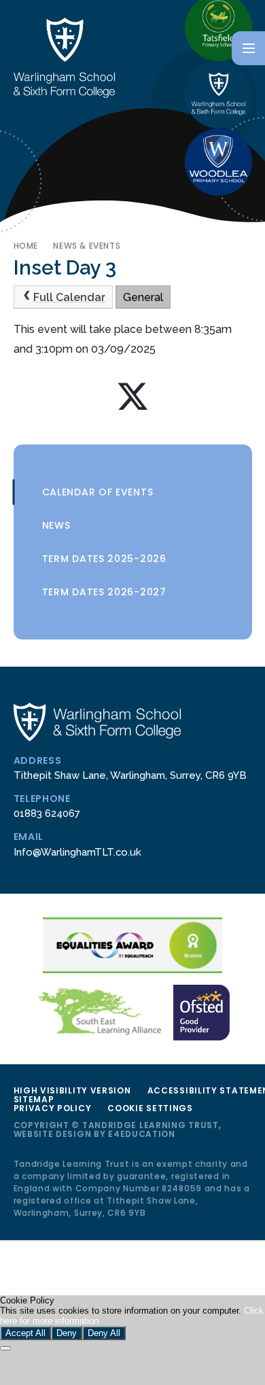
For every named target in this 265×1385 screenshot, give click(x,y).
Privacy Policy (53, 1108)
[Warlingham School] (218, 94)
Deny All (104, 1333)
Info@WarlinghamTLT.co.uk (77, 852)
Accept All (25, 1333)
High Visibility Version (72, 1090)
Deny (66, 1333)
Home (26, 245)
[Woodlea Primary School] (218, 162)
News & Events (86, 245)
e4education (141, 1134)
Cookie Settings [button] (150, 1108)
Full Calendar (69, 297)
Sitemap (34, 1099)
